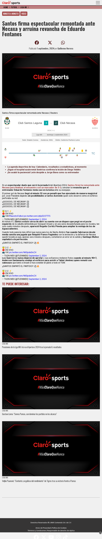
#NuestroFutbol (15, 216)
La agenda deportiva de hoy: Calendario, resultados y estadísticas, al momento (47, 167)
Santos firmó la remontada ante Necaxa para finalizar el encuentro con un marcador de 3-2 (50, 186)
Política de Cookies (59, 528)
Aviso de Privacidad (43, 528)
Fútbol (14, 7)
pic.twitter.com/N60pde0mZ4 (22, 252)
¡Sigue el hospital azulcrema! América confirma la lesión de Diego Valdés (44, 169)
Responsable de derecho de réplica (61, 531)
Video (23, 13)
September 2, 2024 (37, 219)
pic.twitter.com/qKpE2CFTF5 (37, 216)
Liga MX (23, 7)
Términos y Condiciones (37, 531)
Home (5, 7)
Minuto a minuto (11, 13)
